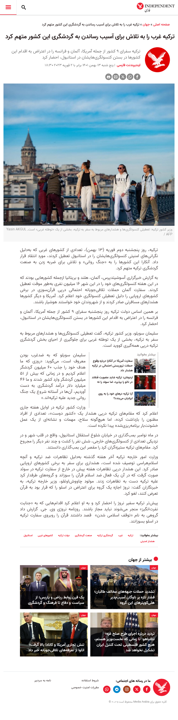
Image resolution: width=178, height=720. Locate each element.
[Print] (108, 77)
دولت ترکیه (64, 535)
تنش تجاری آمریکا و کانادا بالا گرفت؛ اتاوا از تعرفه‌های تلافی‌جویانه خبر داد (56, 647)
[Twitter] (123, 77)
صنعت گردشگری (83, 535)
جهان (146, 24)
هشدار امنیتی (147, 541)
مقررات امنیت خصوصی (85, 687)
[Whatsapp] (130, 77)
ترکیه (130, 535)
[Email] (115, 77)
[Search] (24, 7)
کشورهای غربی (45, 535)
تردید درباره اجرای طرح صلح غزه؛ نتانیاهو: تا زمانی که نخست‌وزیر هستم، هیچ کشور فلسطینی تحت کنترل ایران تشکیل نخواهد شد (124, 642)
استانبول (28, 535)
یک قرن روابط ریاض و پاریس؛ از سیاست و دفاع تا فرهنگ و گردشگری (56, 600)
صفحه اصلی (161, 24)
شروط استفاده (90, 680)
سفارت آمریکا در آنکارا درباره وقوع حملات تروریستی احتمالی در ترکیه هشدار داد (112, 366)
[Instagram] (126, 689)
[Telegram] (116, 689)
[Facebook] (137, 77)
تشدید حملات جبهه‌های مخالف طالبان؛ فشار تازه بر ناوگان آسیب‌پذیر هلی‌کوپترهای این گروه (124, 597)
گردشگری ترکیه (105, 535)
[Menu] (8, 7)
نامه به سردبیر (42, 680)
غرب (120, 535)
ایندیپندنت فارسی (128, 65)
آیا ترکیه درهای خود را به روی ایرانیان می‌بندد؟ (115, 396)
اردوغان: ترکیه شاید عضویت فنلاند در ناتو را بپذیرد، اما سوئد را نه (112, 380)
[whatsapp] (106, 689)
